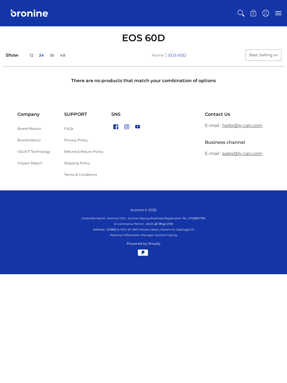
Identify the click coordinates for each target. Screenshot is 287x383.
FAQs (68, 128)
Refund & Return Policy (83, 151)
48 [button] (62, 55)
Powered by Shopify (144, 243)
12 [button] (31, 55)
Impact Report (29, 163)
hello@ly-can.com (242, 125)
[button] (241, 13)
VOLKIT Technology (33, 151)
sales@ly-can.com (242, 153)
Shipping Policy (77, 163)
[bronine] (29, 13)
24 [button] (41, 55)
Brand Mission (29, 128)
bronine (137, 210)
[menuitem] (241, 13)
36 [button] (52, 55)
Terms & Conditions (80, 174)
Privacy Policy (76, 140)
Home (158, 55)
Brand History (29, 140)
